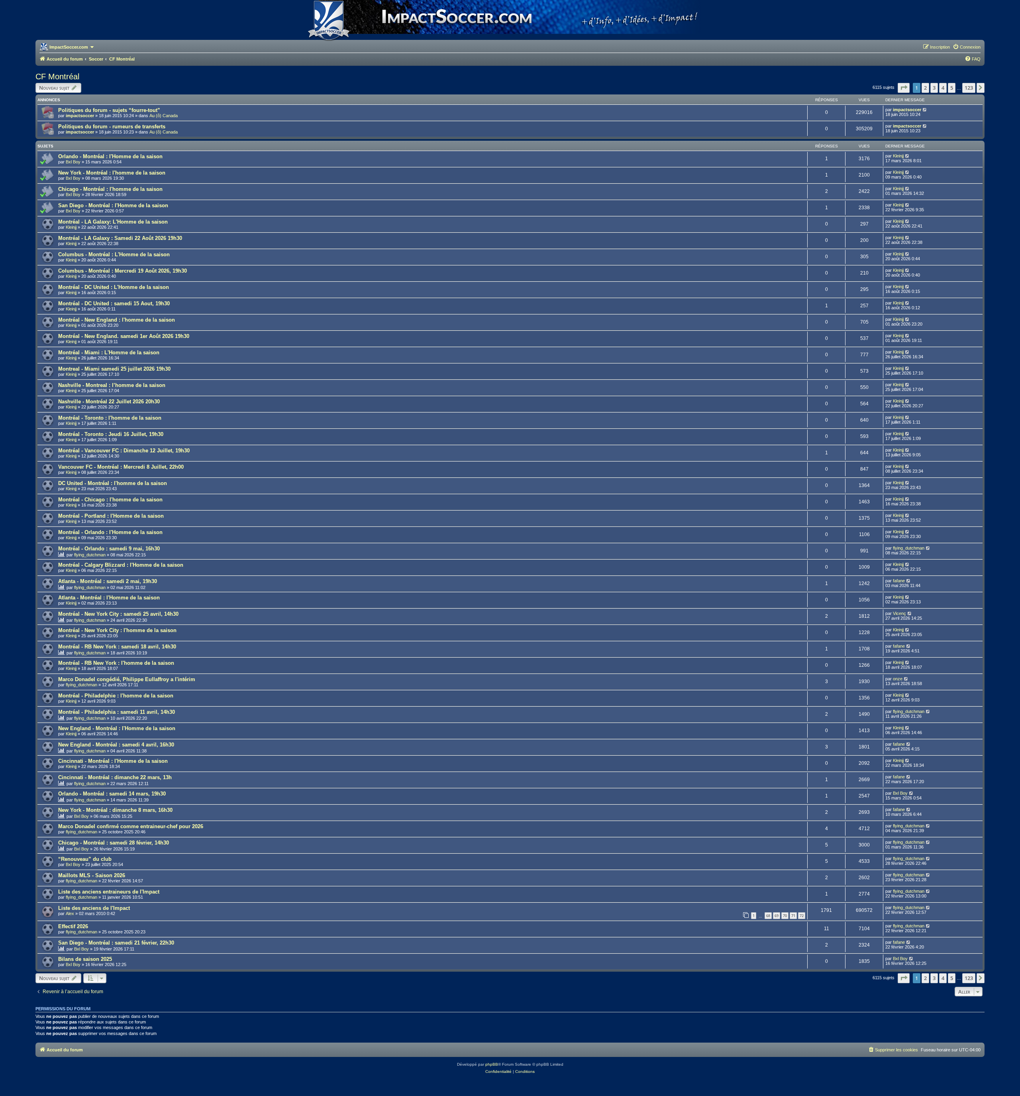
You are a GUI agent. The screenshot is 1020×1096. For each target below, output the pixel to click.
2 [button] (925, 87)
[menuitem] (967, 47)
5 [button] (951, 87)
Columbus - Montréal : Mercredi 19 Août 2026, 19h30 (122, 271)
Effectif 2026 (73, 926)
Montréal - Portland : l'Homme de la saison (111, 516)
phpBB (491, 1064)
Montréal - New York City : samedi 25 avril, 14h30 (118, 614)
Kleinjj (898, 155)
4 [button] (943, 87)
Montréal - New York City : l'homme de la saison (117, 630)
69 (777, 915)
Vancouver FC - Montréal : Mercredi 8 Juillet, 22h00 (121, 467)
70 (785, 915)
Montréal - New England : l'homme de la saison (116, 320)
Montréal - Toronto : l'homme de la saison (109, 418)
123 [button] (969, 87)
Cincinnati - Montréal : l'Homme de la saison (113, 761)
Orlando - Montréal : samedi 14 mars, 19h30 (112, 794)
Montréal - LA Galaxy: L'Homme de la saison (113, 222)
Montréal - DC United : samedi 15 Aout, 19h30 (114, 303)
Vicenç (899, 613)
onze (897, 678)
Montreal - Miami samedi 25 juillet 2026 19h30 (114, 369)
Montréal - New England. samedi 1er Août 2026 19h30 (123, 336)
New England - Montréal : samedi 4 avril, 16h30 (116, 745)
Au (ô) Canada (163, 115)
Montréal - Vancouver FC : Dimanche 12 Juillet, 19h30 (124, 451)
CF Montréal (57, 76)
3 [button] (934, 87)
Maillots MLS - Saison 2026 (91, 875)
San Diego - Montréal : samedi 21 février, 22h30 (116, 943)
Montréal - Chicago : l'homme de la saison (110, 500)
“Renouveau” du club (85, 859)
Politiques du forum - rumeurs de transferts (111, 127)
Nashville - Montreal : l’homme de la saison (111, 385)
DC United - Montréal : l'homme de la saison (112, 483)
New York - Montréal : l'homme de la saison (111, 173)
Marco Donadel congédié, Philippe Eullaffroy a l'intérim (126, 679)
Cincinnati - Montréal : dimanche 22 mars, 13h (115, 777)
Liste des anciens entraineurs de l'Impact (108, 892)
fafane (899, 580)
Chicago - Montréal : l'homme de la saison (110, 189)
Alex (70, 913)
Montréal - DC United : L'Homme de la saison (113, 287)
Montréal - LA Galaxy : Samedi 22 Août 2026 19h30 (120, 238)
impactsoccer (80, 115)
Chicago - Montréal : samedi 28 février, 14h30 (113, 843)
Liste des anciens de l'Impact (94, 908)
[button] (904, 87)
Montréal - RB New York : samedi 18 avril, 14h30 (117, 647)
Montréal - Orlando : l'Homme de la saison (110, 532)
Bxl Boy (73, 161)
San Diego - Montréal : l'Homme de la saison (113, 205)
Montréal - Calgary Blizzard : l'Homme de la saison (120, 565)
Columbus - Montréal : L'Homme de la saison (114, 254)
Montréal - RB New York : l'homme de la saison (116, 663)
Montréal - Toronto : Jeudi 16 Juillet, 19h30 (110, 434)
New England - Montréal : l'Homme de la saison (116, 728)
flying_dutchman (90, 554)
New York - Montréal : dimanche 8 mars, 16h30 (115, 810)
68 (768, 915)
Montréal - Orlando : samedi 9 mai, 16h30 (109, 549)
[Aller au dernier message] (925, 109)
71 (793, 915)
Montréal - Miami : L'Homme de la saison (108, 353)
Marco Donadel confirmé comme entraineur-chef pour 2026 (130, 826)
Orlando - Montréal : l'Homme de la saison (110, 156)
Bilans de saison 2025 (85, 959)
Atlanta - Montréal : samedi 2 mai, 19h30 (107, 581)
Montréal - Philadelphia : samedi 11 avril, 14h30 (116, 712)
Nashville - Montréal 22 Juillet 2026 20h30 (109, 402)
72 (802, 915)
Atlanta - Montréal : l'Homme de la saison (109, 598)
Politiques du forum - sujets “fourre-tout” (109, 110)
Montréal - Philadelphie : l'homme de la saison (115, 696)
